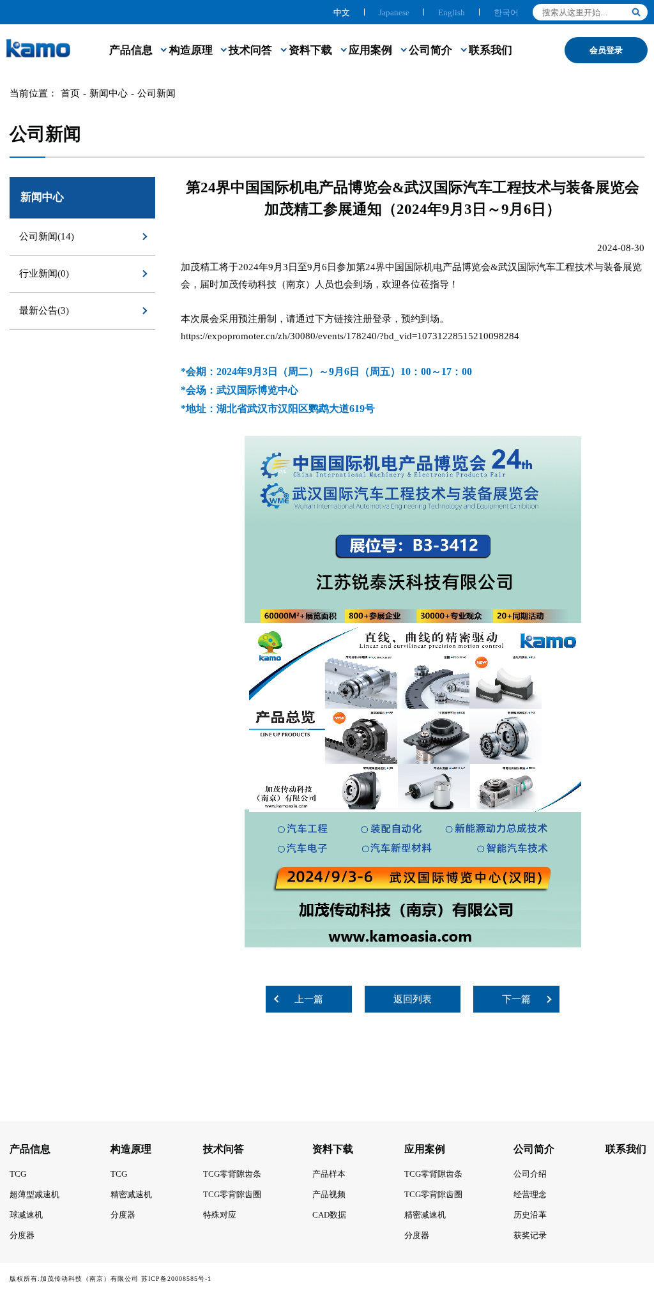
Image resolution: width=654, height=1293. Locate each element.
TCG (18, 1174)
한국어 (506, 12)
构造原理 (191, 50)
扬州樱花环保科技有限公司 (256, 1278)
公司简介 (430, 50)
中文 (341, 12)
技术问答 (250, 50)
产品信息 (131, 50)
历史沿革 (530, 1215)
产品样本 (329, 1174)
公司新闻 (156, 93)
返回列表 (412, 999)
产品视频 (329, 1194)
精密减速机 (131, 1194)
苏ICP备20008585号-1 (176, 1278)
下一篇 (516, 999)
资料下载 (310, 50)
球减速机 (26, 1215)
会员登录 (606, 50)
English (451, 12)
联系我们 (490, 50)
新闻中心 (108, 93)
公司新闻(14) (46, 236)
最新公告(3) (44, 310)
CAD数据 (329, 1215)
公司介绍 (530, 1174)
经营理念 (530, 1194)
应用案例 (370, 50)
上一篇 (308, 999)
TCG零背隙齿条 (232, 1174)
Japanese (394, 12)
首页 (70, 93)
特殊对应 (219, 1215)
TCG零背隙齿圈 (232, 1194)
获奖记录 (530, 1235)
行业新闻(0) (44, 273)
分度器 (22, 1235)
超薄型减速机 (34, 1194)
